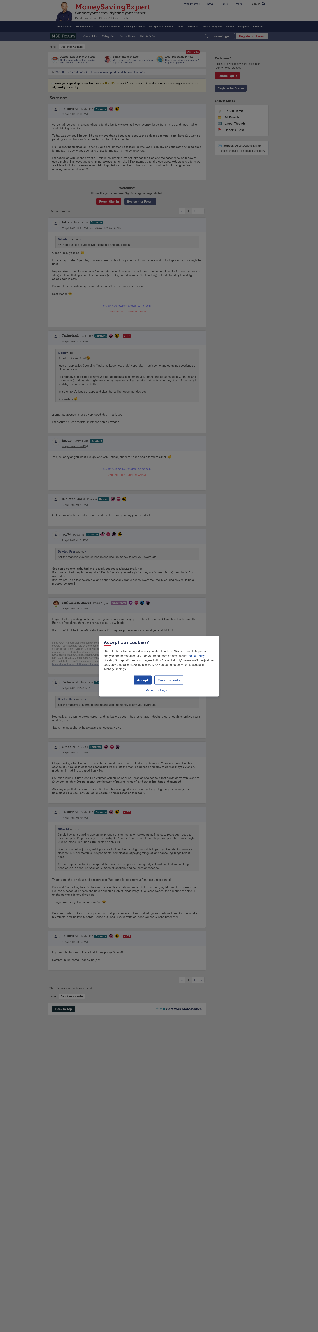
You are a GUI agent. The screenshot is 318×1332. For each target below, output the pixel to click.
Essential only (169, 680)
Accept (142, 680)
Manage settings (156, 690)
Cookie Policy (195, 655)
